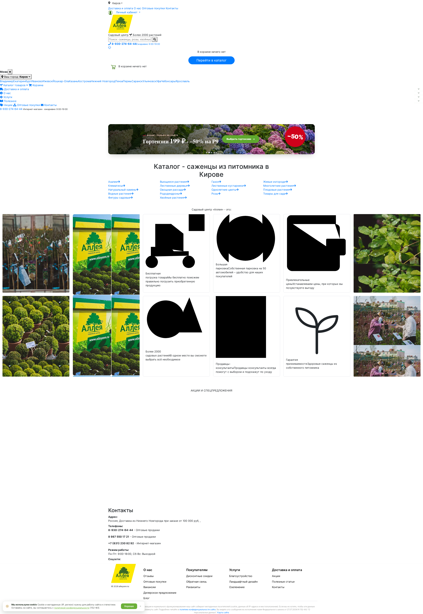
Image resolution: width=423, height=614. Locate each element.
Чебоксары (168, 81)
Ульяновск (149, 81)
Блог (146, 598)
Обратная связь (196, 581)
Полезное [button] (253, 116)
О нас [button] (161, 116)
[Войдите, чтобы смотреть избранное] (109, 47)
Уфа (158, 81)
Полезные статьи (283, 581)
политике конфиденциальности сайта (198, 609)
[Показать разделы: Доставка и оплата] (418, 89)
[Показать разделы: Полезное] (418, 101)
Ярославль (183, 81)
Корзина (37, 85)
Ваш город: (15, 76)
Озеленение (237, 587)
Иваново (36, 81)
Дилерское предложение (159, 592)
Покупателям (197, 570)
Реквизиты (193, 587)
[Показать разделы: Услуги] (418, 97)
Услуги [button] (226, 116)
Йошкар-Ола (61, 81)
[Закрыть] (10, 71)
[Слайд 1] (206, 152)
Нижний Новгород (103, 81)
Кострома (84, 81)
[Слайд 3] (211, 152)
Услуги (7, 97)
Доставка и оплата (120, 8)
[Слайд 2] (209, 152)
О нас (137, 8)
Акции (7, 105)
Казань (73, 81)
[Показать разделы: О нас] (418, 93)
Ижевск (47, 81)
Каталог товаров (14, 85)
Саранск (137, 81)
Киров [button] (116, 3)
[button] (124, 12)
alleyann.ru (124, 586)
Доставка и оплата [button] (193, 116)
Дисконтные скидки (199, 576)
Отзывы (148, 576)
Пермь (127, 81)
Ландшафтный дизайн (243, 581)
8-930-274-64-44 (11, 109)
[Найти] (154, 39)
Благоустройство (240, 576)
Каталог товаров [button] (131, 116)
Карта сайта (223, 612)
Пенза (119, 81)
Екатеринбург (22, 81)
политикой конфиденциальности (71, 607)
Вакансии (149, 587)
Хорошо (129, 606)
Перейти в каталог (211, 60)
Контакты (172, 8)
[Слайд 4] (214, 152)
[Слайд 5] (216, 152)
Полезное (9, 101)
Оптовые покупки (153, 8)
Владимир (6, 81)
